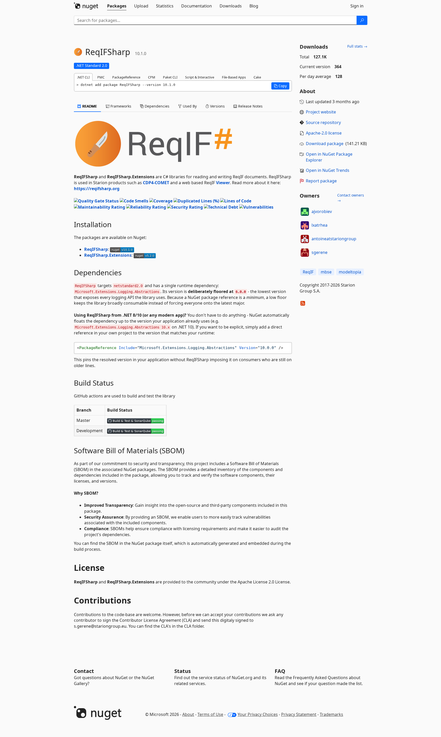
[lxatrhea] (304, 225)
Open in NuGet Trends (327, 170)
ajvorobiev (322, 211)
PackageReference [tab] (126, 77)
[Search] (362, 20)
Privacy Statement (298, 714)
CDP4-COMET (156, 182)
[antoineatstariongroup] (304, 239)
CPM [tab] (151, 77)
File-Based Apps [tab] (234, 77)
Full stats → (357, 46)
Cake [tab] (257, 77)
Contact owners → (350, 198)
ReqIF (308, 272)
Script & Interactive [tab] (199, 77)
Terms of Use (210, 714)
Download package (324, 143)
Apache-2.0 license (324, 133)
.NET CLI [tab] (83, 77)
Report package (321, 181)
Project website (321, 112)
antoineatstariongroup (334, 239)
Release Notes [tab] (250, 106)
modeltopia (350, 272)
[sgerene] (304, 252)
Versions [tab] (217, 106)
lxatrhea (319, 225)
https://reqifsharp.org (96, 188)
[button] (280, 86)
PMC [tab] (101, 77)
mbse (326, 272)
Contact (84, 671)
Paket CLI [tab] (170, 77)
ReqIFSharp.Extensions (108, 255)
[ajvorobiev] (304, 211)
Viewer (223, 182)
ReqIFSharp (96, 249)
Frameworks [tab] (120, 106)
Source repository (323, 122)
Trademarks (331, 714)
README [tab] (89, 106)
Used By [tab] (189, 106)
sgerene (319, 252)
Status (182, 671)
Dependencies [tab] (156, 106)
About (188, 714)
